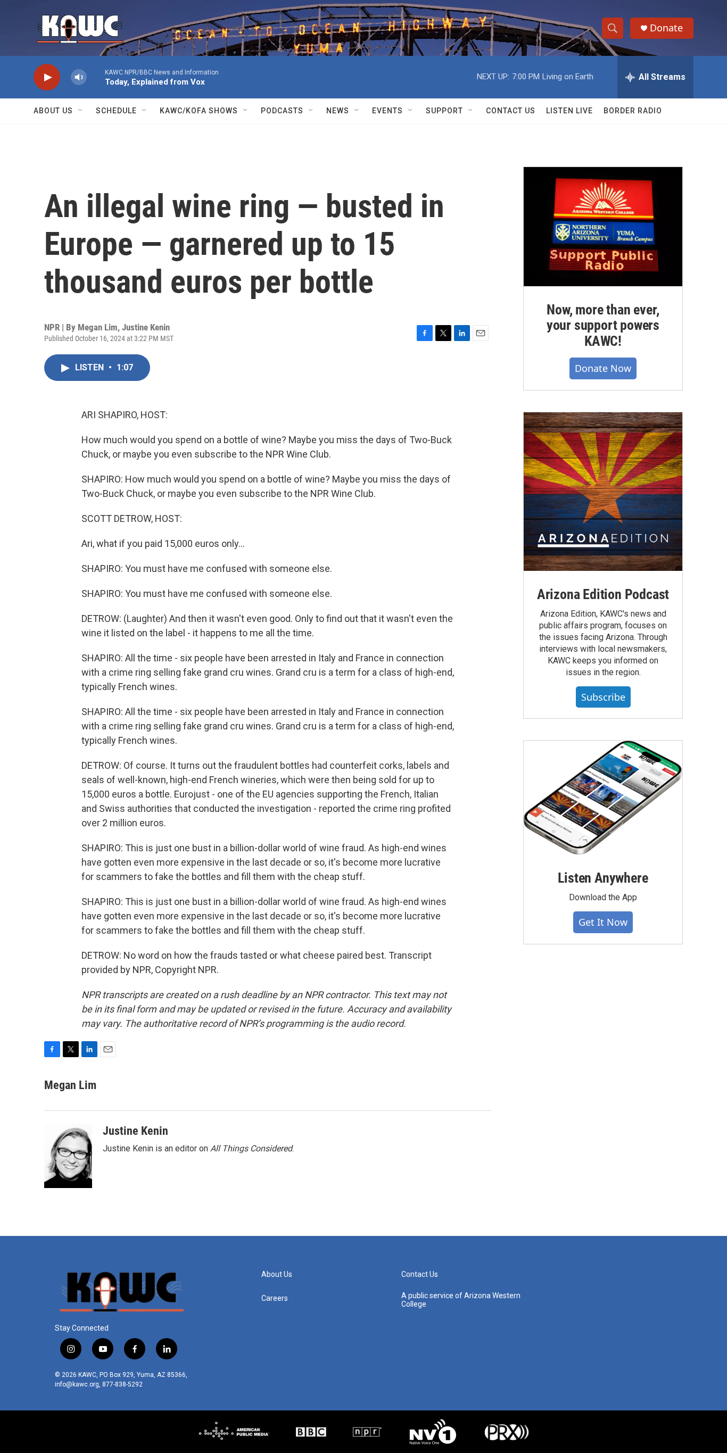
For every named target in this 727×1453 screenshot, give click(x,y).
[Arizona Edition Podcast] (603, 491)
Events (387, 110)
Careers (274, 1298)
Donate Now (603, 368)
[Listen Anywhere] (603, 797)
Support (444, 110)
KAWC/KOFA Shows (199, 110)
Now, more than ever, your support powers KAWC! (603, 326)
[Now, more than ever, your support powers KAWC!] (603, 226)
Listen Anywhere (603, 878)
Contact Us (510, 110)
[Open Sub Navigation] (81, 110)
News (337, 110)
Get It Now (603, 922)
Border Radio (633, 110)
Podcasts (282, 110)
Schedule (116, 110)
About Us (53, 110)
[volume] (79, 77)
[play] (46, 77)
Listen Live (569, 110)
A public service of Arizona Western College (461, 1300)
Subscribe (603, 697)
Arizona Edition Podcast (603, 594)
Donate (666, 28)
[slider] (95, 76)
